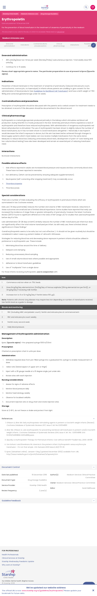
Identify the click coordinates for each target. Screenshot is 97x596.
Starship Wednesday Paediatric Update (18, 561)
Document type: (8, 480)
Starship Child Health (10, 14)
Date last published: (10, 475)
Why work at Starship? (11, 565)
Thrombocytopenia (14, 183)
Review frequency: (9, 490)
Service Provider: (8, 485)
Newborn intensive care (29, 14)
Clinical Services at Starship (13, 558)
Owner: (53, 483)
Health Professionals (10, 554)
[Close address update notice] (93, 590)
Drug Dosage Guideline (49, 14)
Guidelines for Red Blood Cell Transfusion (50, 91)
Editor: (52, 488)
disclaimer (60, 32)
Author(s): (54, 475)
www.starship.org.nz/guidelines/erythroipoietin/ (42, 590)
